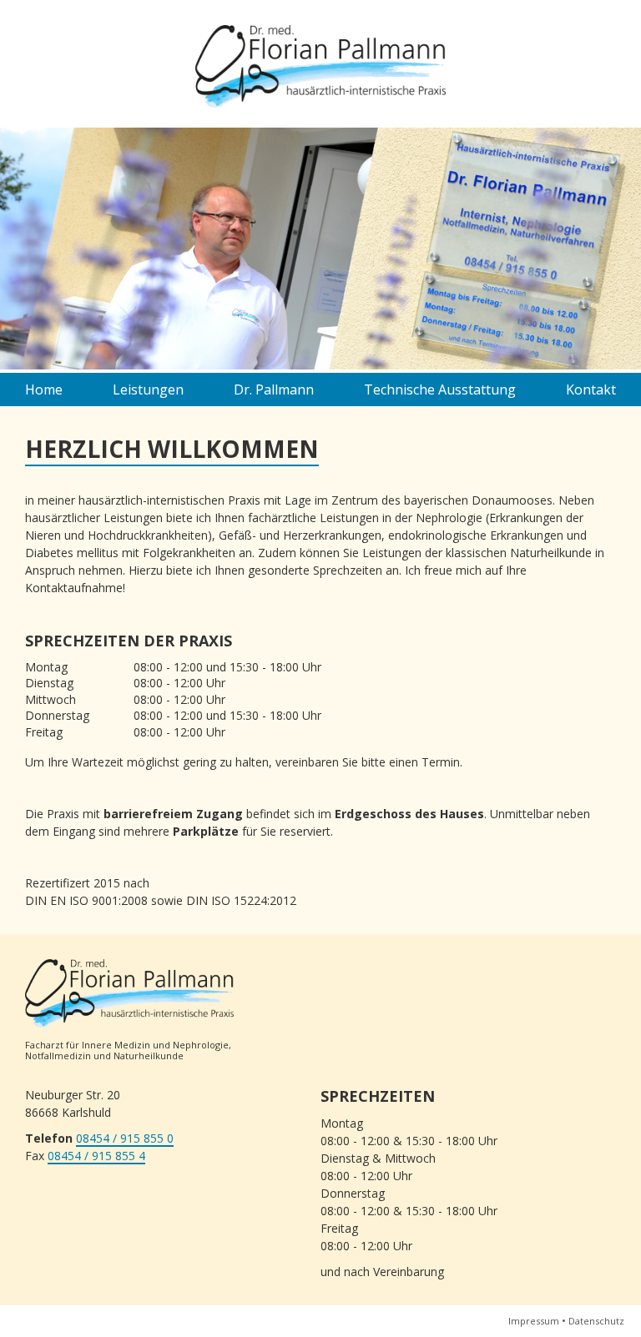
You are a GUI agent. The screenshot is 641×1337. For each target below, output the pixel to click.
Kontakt (591, 389)
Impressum (533, 1320)
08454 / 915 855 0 (125, 1139)
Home (44, 389)
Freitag (44, 732)
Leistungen (148, 389)
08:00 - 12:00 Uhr (179, 683)
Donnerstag (57, 715)
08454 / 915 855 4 (96, 1157)
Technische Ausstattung (440, 389)
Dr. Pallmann (274, 389)
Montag (46, 667)
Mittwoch (50, 699)
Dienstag (49, 683)
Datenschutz (596, 1320)
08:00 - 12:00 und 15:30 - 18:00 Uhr (227, 667)
